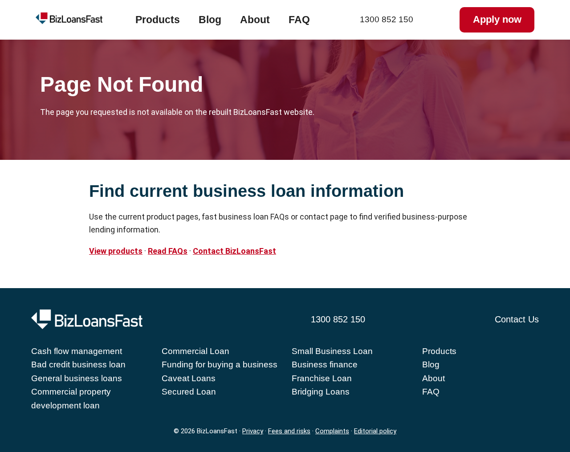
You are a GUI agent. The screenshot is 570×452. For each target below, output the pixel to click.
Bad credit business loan (78, 364)
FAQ (299, 19)
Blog (210, 19)
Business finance (325, 364)
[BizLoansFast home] (85, 20)
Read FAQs (167, 251)
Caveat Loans (189, 378)
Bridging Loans (321, 391)
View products (115, 251)
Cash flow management (76, 351)
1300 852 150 (386, 19)
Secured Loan (189, 391)
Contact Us (517, 319)
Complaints (332, 431)
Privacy (252, 431)
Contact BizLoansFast (234, 251)
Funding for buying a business (219, 364)
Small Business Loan (332, 351)
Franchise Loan (322, 378)
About (255, 19)
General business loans (76, 378)
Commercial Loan (195, 351)
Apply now (497, 19)
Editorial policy (375, 431)
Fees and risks (289, 431)
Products (157, 19)
